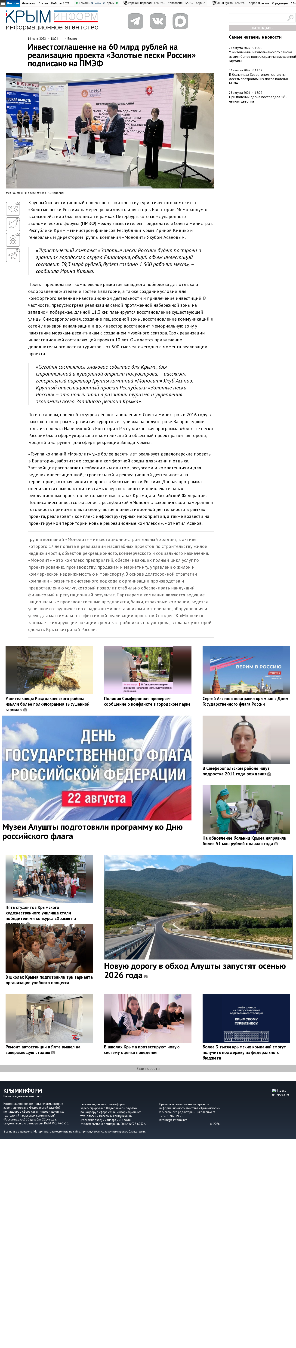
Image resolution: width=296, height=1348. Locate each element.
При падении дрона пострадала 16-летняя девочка (258, 98)
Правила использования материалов (184, 1104)
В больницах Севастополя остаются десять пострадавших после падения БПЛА (258, 78)
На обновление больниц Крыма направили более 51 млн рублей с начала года (244, 840)
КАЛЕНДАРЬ (262, 28)
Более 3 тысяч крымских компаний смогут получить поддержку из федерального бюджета (244, 1052)
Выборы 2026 (60, 3)
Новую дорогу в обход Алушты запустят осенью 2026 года (195, 970)
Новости (13, 3)
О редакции (280, 3)
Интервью (29, 3)
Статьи (43, 3)
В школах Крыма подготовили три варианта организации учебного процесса (49, 979)
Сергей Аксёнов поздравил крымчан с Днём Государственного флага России (245, 701)
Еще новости (148, 1068)
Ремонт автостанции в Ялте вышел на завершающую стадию (43, 1049)
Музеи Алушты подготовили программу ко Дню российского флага (92, 831)
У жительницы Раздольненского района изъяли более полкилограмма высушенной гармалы (262, 56)
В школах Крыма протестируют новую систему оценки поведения (142, 1049)
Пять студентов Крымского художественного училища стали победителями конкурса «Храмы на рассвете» (41, 916)
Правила (263, 3)
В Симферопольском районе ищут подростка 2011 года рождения (236, 771)
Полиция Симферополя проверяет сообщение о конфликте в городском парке (147, 701)
